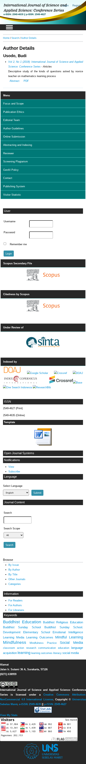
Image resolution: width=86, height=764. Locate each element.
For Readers (15, 600)
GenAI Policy (11, 169)
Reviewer (8, 153)
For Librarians (16, 610)
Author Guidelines (13, 128)
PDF (26, 80)
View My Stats (8, 715)
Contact (7, 178)
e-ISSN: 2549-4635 (30, 704)
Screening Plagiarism (15, 161)
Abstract (14, 80)
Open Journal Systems (19, 453)
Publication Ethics (13, 111)
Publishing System (14, 186)
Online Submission (14, 136)
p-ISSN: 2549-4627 (55, 704)
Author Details (28, 38)
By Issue (13, 564)
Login (65, 5)
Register (77, 5)
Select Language (12, 485)
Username (9, 221)
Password (9, 232)
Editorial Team (11, 120)
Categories (14, 584)
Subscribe (14, 471)
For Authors (15, 605)
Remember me (18, 244)
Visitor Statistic (12, 194)
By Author (14, 569)
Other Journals (16, 579)
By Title (12, 574)
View (11, 466)
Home (6, 38)
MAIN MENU (9, 27)
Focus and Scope (13, 103)
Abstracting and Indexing (17, 144)
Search (15, 38)
